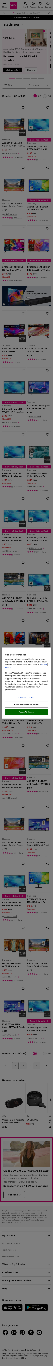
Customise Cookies (26, 697)
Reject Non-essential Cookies (26, 704)
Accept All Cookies (26, 712)
